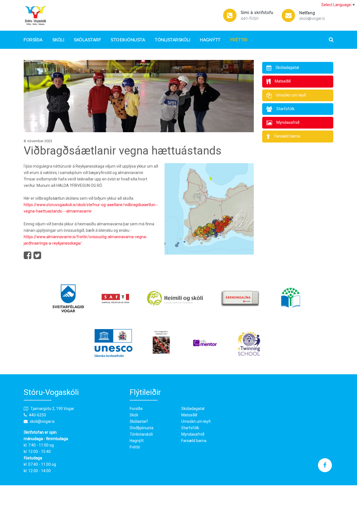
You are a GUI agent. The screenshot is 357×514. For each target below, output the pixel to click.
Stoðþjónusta (128, 39)
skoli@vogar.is (312, 18)
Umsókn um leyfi (196, 421)
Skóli (58, 39)
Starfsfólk (190, 428)
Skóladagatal (192, 408)
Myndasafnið (192, 434)
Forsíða (33, 39)
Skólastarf (87, 39)
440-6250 (250, 18)
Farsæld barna (193, 440)
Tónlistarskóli (172, 39)
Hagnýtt (210, 39)
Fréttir (239, 39)
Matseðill (189, 415)
